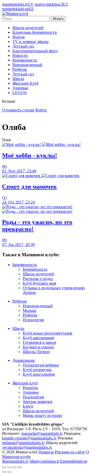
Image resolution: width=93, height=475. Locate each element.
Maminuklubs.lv (15, 461)
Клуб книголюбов (39, 374)
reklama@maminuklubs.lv (23, 443)
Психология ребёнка (41, 365)
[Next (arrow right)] (9, 472)
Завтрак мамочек (37, 401)
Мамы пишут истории (42, 415)
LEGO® (19, 92)
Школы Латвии (36, 351)
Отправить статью (18, 110)
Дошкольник (23, 360)
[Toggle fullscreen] (14, 467)
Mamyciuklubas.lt (44, 461)
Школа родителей (28, 27)
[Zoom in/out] (20, 467)
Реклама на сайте (70, 452)
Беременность (24, 60)
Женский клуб (25, 383)
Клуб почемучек (37, 369)
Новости (20, 55)
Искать (58, 19)
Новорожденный (27, 65)
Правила (46, 452)
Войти (41, 110)
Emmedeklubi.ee (73, 461)
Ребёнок (19, 69)
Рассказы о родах (38, 278)
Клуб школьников (38, 338)
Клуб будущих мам (39, 283)
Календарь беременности (34, 32)
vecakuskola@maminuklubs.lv (27, 447)
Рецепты (30, 387)
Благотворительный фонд (35, 51)
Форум (18, 37)
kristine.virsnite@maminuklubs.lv (29, 438)
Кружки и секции (38, 347)
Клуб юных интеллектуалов (47, 333)
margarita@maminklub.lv (42, 433)
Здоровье (20, 88)
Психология (33, 320)
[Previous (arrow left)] (4, 472)
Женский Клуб (25, 83)
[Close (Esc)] (4, 467)
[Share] (9, 467)
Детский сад (23, 46)
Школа (18, 78)
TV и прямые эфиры (30, 41)
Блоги (28, 406)
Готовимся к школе (39, 342)
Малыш (29, 310)
